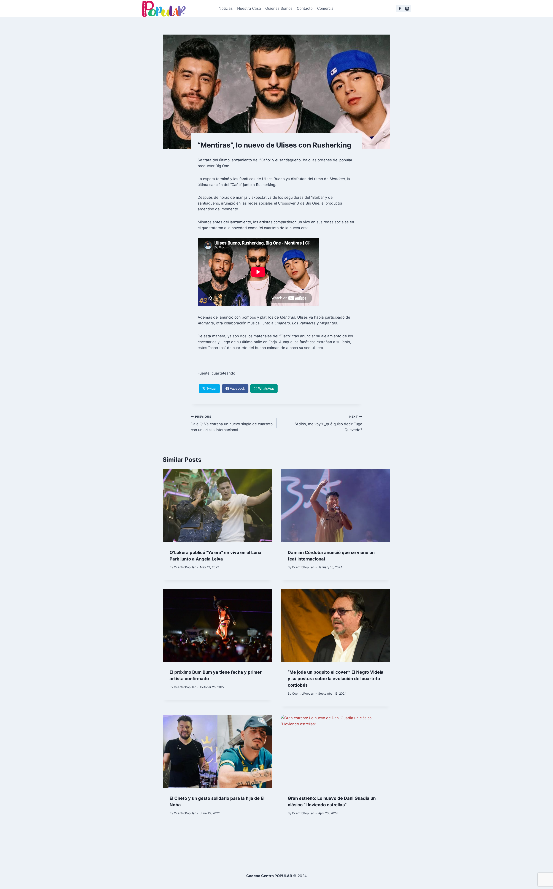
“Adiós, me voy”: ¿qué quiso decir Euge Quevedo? (328, 423)
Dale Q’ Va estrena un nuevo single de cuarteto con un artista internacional (232, 423)
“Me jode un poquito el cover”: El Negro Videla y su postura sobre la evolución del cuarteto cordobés (335, 679)
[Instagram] (407, 8)
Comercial (325, 8)
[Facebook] (399, 8)
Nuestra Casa (249, 8)
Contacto (305, 8)
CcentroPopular (185, 567)
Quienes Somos (278, 8)
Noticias (226, 8)
